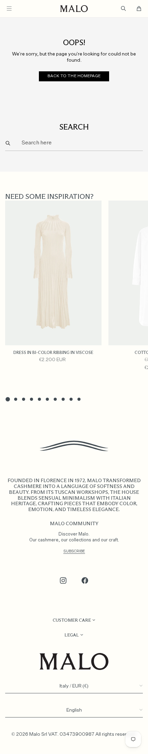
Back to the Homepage (73, 76)
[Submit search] (8, 143)
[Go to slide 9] (71, 399)
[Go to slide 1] (7, 399)
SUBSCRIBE (74, 551)
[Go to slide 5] (39, 399)
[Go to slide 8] (63, 399)
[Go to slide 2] (16, 399)
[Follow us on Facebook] (85, 580)
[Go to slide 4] (31, 399)
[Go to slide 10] (79, 399)
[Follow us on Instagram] (63, 580)
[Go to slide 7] (55, 399)
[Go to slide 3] (24, 399)
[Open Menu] (9, 8)
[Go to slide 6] (47, 399)
